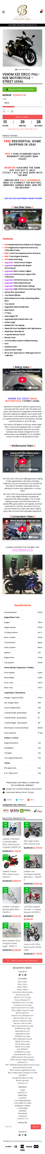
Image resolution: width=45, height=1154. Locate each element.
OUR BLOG (22, 1116)
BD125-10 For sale (22, 1046)
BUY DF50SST (22, 1049)
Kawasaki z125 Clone (22, 1054)
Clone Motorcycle (22, 1044)
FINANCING (22, 1095)
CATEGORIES (22, 1108)
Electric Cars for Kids (22, 1023)
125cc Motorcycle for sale (22, 1026)
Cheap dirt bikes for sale (22, 1078)
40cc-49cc (22, 982)
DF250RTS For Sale (22, 1028)
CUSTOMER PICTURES (22, 1103)
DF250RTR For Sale (22, 1052)
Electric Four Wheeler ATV (22, 1015)
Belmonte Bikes (22, 968)
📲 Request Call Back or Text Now (20, 89)
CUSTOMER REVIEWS (22, 1100)
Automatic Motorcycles (22, 992)
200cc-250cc (22, 989)
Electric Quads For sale (22, 1021)
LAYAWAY (23, 1075)
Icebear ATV (22, 1062)
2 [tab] (17, 69)
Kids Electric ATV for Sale (22, 1002)
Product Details (10, 135)
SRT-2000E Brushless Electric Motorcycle (22, 1065)
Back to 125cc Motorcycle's (24, 961)
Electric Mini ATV (22, 1013)
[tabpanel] (22, 48)
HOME (22, 1090)
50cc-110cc (22, 984)
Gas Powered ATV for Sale (22, 1007)
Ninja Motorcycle (22, 1033)
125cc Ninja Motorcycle (22, 1039)
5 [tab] (23, 69)
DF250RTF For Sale (22, 1036)
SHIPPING (22, 1111)
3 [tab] (19, 69)
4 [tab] (21, 69)
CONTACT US (22, 1118)
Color (5, 99)
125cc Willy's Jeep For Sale (22, 1010)
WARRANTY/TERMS (22, 1105)
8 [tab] (29, 69)
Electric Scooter (22, 995)
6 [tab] (25, 69)
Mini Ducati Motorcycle (22, 1067)
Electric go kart (22, 1080)
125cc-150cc (22, 987)
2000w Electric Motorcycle (23, 1057)
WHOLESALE (22, 1113)
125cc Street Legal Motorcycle (22, 1070)
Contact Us (22, 1083)
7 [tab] (27, 69)
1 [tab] (16, 69)
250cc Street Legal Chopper (22, 1059)
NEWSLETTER (22, 1123)
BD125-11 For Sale (22, 1041)
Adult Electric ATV (22, 1031)
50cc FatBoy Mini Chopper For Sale (22, 1072)
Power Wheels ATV (22, 1000)
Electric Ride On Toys (22, 1018)
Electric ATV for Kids (22, 997)
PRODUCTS (22, 1092)
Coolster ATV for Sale (22, 1005)
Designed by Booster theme (31, 1141)
